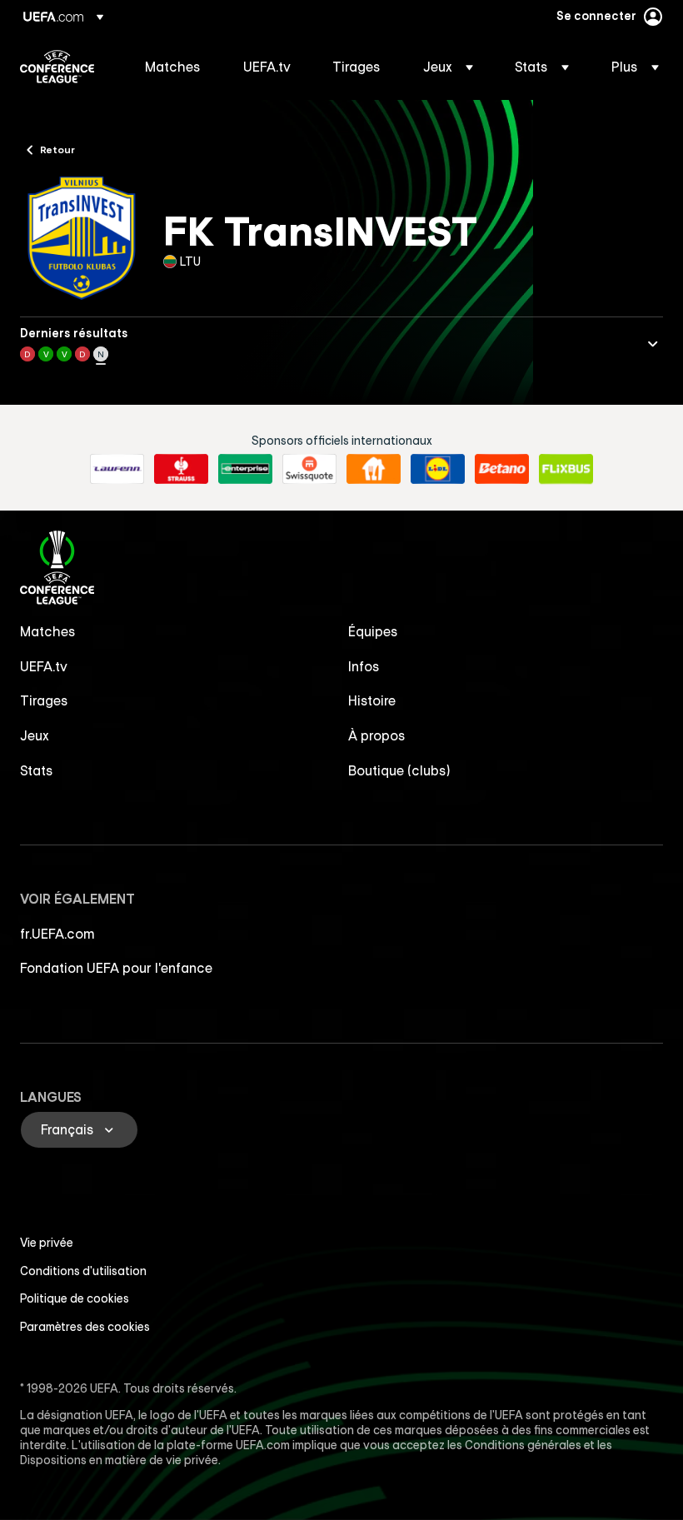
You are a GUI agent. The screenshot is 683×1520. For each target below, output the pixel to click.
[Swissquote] (309, 469)
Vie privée (46, 1242)
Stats (36, 770)
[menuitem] (173, 66)
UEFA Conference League (57, 66)
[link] (173, 66)
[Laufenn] (117, 469)
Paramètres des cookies (85, 1326)
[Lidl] (438, 469)
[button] (448, 66)
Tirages (44, 700)
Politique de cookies (74, 1298)
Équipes (373, 631)
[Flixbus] (566, 469)
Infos (364, 666)
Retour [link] (57, 149)
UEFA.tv (43, 666)
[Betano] (502, 469)
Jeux (34, 735)
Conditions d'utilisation (83, 1271)
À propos (377, 735)
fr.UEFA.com (57, 933)
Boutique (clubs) (399, 770)
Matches (48, 631)
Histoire (372, 700)
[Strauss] (181, 469)
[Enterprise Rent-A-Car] (245, 469)
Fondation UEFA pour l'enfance (116, 967)
